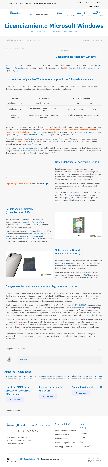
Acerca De (83, 434)
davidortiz (22, 40)
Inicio (33, 31)
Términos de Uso (86, 446)
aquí (46, 184)
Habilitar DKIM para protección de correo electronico (18, 390)
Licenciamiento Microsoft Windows (64, 31)
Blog (81, 442)
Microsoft (43, 31)
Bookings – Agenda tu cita (65, 443)
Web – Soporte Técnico (64, 434)
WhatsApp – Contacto (63, 447)
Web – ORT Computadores (65, 430)
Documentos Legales (63, 438)
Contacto (83, 438)
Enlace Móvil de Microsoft (87, 387)
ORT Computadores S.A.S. (30, 459)
